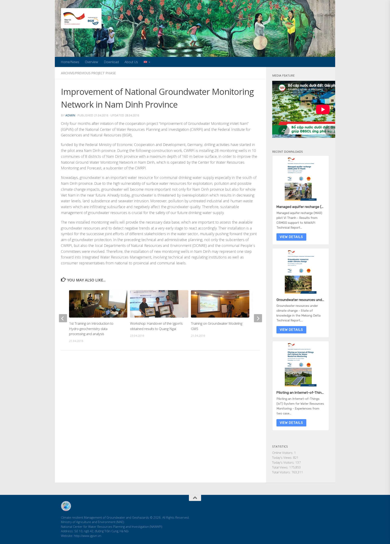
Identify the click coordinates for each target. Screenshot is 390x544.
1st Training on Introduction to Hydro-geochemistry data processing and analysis (91, 328)
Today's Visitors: (283, 462)
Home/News (70, 62)
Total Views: (280, 467)
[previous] (63, 318)
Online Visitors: (283, 453)
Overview (91, 62)
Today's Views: (282, 457)
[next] (258, 318)
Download (111, 62)
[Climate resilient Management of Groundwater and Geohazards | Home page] (81, 18)
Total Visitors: (281, 472)
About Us (131, 62)
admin (70, 115)
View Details (291, 237)
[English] (147, 62)
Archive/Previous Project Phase (88, 73)
